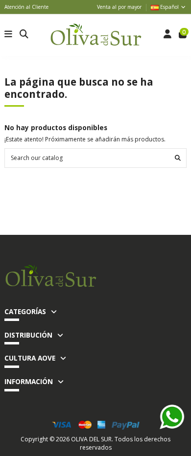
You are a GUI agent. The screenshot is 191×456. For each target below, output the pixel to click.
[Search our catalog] (178, 157)
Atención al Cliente (26, 6)
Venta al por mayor (119, 6)
